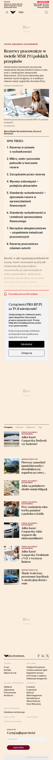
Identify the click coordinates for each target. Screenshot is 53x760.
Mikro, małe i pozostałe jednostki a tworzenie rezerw (25, 163)
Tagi (39, 427)
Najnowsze (30, 427)
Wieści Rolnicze (33, 701)
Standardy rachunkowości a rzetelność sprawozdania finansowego (28, 217)
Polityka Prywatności (36, 667)
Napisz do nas (10, 673)
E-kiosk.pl (31, 687)
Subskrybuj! (26, 344)
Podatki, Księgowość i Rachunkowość (21, 44)
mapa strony (9, 717)
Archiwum (8, 695)
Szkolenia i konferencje (14, 712)
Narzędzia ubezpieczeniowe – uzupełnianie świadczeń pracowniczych (28, 232)
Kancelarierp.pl (33, 698)
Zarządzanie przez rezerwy (27, 174)
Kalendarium (32, 717)
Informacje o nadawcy (36, 676)
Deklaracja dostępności (37, 678)
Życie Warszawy (34, 704)
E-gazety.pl (31, 690)
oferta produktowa (12, 722)
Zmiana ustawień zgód (37, 670)
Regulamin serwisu (35, 673)
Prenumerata (10, 692)
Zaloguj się (26, 353)
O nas (6, 667)
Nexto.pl (30, 692)
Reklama (8, 687)
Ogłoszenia (9, 690)
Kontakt (7, 670)
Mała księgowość (34, 695)
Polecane (19, 427)
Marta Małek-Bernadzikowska (18, 131)
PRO (21, 12)
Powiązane (8, 427)
